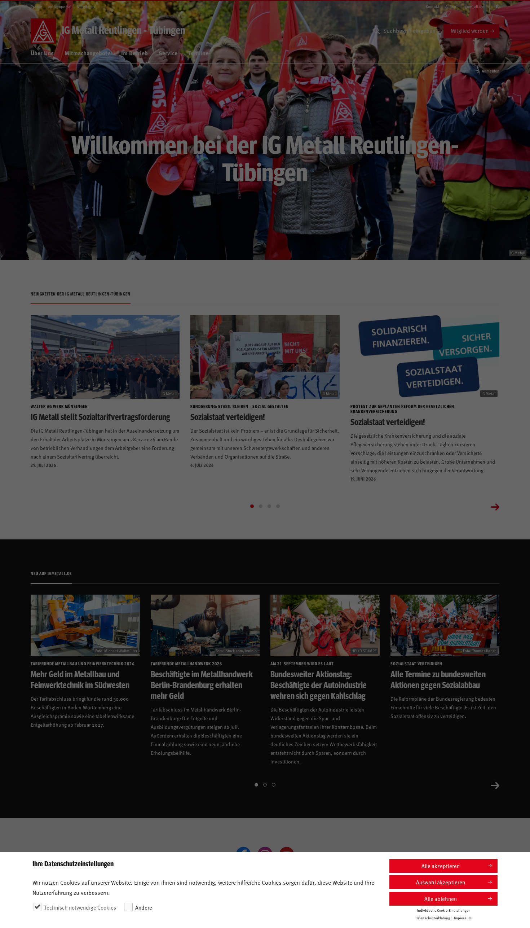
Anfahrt (451, 6)
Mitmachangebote (87, 53)
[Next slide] (495, 506)
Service (168, 53)
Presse (36, 6)
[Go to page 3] (269, 506)
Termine (198, 53)
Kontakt (433, 6)
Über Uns (42, 53)
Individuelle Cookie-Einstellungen (444, 910)
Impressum (463, 917)
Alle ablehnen (440, 898)
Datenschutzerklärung (432, 917)
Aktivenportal (59, 6)
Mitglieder (86, 6)
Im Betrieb (134, 53)
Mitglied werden (470, 30)
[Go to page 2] (260, 506)
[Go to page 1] (252, 506)
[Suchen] (376, 31)
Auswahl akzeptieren (440, 882)
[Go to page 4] (278, 506)
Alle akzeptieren (440, 866)
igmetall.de (473, 6)
